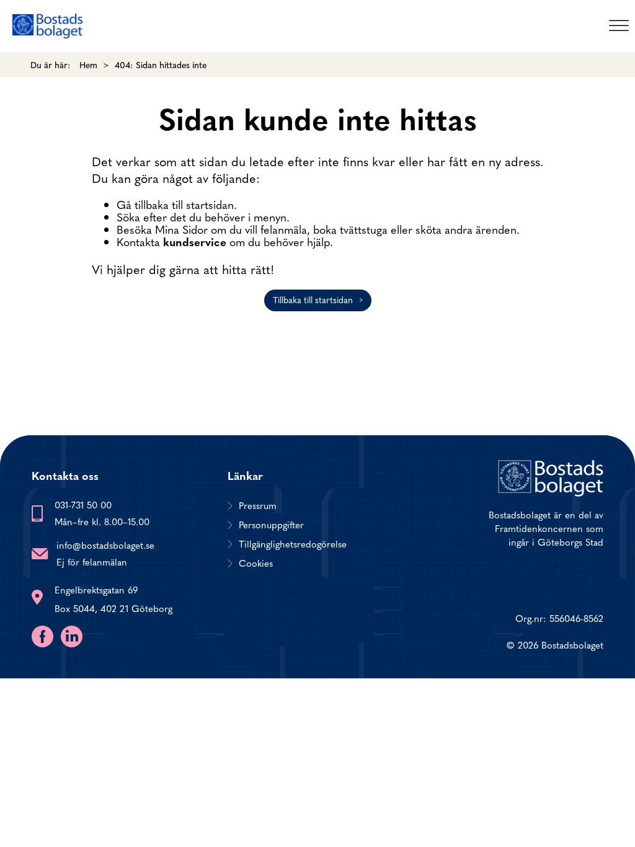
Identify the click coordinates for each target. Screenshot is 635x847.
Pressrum (258, 505)
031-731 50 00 (83, 504)
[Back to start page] (47, 26)
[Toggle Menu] (619, 26)
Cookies (256, 563)
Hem (88, 64)
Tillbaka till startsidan (313, 299)
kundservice (194, 241)
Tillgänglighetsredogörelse (293, 544)
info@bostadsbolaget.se (105, 544)
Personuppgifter (271, 524)
